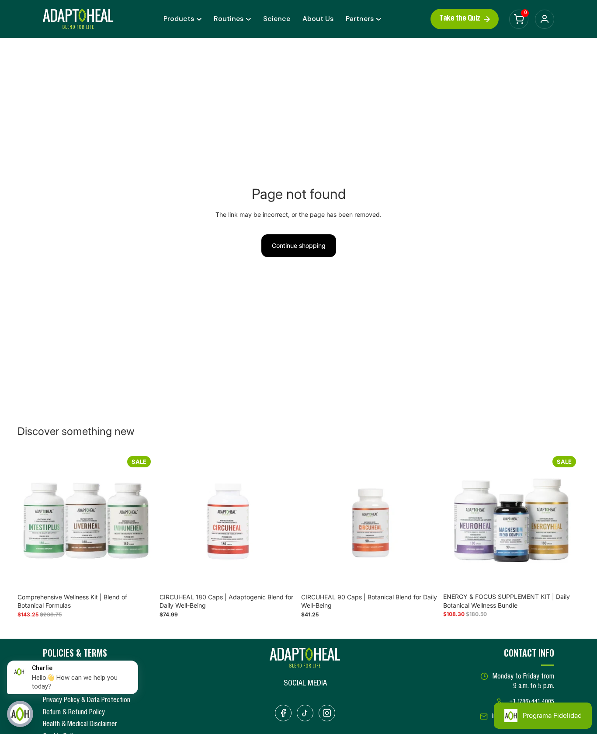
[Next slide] (141, 520)
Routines (228, 18)
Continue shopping (299, 245)
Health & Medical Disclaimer (80, 724)
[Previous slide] (30, 520)
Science (276, 18)
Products (178, 18)
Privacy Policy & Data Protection (86, 700)
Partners (360, 18)
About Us (317, 18)
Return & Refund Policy (74, 713)
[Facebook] (283, 713)
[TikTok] (305, 713)
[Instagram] (327, 713)
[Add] (141, 576)
